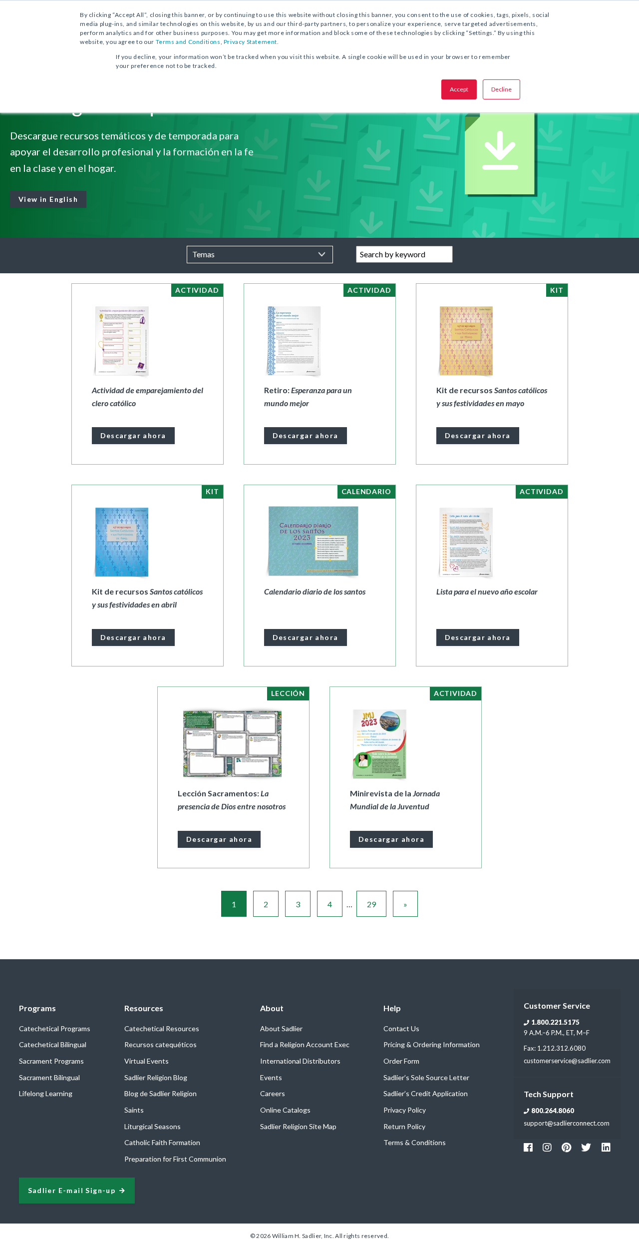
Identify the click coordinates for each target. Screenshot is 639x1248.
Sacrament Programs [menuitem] (51, 1061)
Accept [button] (459, 89)
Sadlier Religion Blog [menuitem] (155, 1077)
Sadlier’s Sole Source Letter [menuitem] (426, 1077)
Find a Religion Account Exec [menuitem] (304, 1044)
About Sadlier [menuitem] (281, 1028)
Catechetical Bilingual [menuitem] (52, 1044)
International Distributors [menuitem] (300, 1061)
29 (371, 904)
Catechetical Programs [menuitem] (54, 1028)
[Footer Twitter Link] (586, 1147)
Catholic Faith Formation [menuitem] (162, 1142)
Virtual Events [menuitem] (146, 1061)
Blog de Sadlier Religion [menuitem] (160, 1093)
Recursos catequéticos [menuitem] (160, 1044)
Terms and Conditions (188, 41)
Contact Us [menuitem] (401, 1028)
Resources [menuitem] (143, 1008)
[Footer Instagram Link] (547, 1147)
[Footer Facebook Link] (528, 1147)
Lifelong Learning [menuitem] (45, 1093)
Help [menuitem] (392, 1008)
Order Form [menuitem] (401, 1061)
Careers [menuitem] (272, 1093)
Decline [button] (501, 89)
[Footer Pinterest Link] (566, 1147)
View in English (48, 199)
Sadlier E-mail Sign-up (72, 1191)
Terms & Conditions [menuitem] (414, 1142)
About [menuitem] (272, 1008)
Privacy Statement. (251, 41)
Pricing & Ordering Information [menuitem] (431, 1044)
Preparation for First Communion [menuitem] (175, 1159)
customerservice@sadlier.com (567, 1061)
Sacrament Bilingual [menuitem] (49, 1077)
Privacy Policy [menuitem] (404, 1110)
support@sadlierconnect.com (567, 1123)
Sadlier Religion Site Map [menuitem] (298, 1126)
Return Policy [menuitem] (404, 1126)
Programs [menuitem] (37, 1008)
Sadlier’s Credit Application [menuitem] (425, 1093)
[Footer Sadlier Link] (606, 1147)
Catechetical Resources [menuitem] (161, 1028)
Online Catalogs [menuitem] (285, 1110)
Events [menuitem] (271, 1077)
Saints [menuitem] (134, 1110)
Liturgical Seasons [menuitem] (152, 1126)
